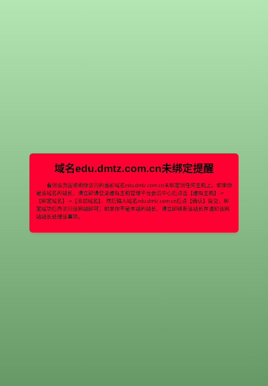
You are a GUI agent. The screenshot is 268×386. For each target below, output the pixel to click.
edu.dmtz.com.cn (118, 168)
